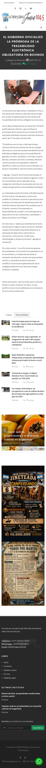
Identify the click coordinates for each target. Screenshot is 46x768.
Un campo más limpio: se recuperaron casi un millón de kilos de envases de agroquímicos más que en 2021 (28, 392)
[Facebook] (15, 8)
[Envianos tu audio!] (39, 761)
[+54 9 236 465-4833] (25, 8)
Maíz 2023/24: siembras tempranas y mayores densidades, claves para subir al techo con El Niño (28, 359)
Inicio (6, 662)
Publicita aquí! (10, 678)
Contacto (8, 666)
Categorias (9, 3)
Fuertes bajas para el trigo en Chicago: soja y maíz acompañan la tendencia (27, 324)
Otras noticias (22, 315)
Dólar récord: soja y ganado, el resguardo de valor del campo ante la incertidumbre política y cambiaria (27, 340)
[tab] (8, 314)
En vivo (7, 674)
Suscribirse (38, 727)
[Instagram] (20, 8)
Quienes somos (10, 670)
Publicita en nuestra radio (30, 3)
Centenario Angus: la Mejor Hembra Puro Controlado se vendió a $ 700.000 (25, 376)
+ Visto (8, 315)
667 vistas (30, 63)
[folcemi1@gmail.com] (30, 8)
